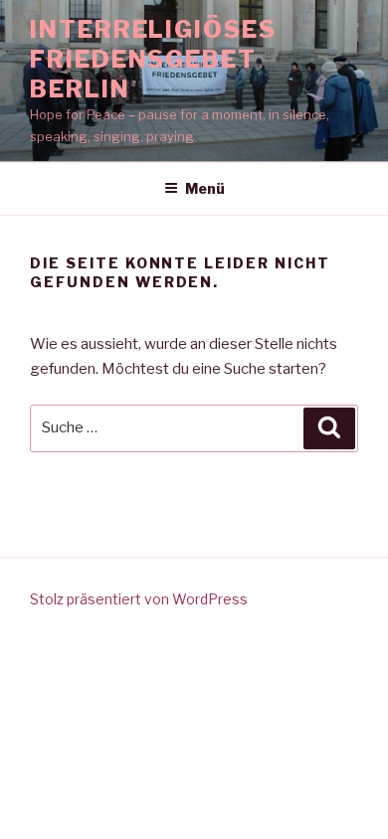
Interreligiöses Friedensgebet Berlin (153, 59)
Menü (205, 188)
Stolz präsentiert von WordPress (139, 598)
